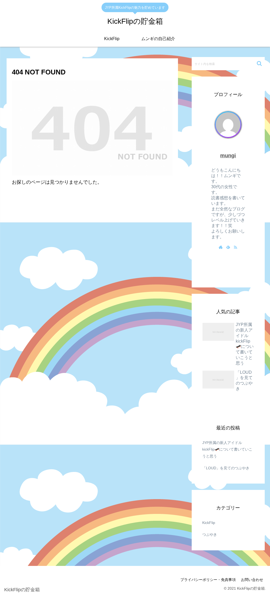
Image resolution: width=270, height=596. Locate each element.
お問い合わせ (252, 580)
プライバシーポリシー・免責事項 (208, 580)
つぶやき (209, 534)
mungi (228, 155)
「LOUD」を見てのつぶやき (225, 468)
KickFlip (208, 523)
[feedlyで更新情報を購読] (228, 247)
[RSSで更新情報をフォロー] (235, 247)
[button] (259, 63)
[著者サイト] (221, 247)
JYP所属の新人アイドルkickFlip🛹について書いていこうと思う (227, 449)
